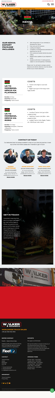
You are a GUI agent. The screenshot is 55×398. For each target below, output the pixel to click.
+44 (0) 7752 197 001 (29, 172)
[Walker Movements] (8, 4)
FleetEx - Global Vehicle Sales (9, 341)
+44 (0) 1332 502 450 (48, 1)
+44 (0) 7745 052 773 (12, 173)
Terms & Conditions (6, 377)
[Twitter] (3, 383)
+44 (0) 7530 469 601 (46, 172)
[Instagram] (7, 383)
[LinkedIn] (5, 383)
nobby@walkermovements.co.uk (10, 175)
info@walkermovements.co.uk (9, 370)
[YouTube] (9, 383)
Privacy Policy (5, 378)
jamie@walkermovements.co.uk (27, 173)
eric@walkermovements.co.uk (44, 173)
